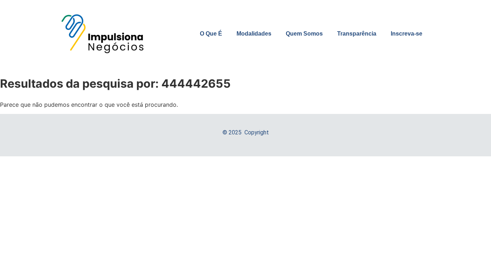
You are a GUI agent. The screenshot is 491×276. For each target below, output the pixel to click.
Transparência (356, 34)
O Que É (211, 34)
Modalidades (254, 34)
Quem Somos (304, 34)
